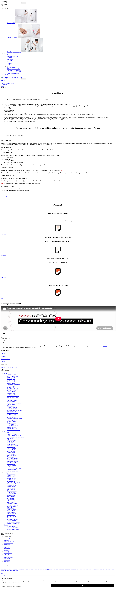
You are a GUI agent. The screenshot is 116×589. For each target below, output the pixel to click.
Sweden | (11, 516)
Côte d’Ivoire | (12, 376)
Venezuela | (12, 428)
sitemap (6, 575)
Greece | (11, 492)
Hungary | (11, 493)
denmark (7, 562)
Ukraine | (11, 520)
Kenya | (11, 381)
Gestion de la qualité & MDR (14, 71)
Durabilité (9, 60)
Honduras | (12, 415)
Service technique (11, 67)
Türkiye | (11, 466)
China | (14, 435)
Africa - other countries (12, 397)
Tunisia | (11, 393)
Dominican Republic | (14, 410)
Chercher (23, 2)
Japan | (11, 442)
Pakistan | (11, 454)
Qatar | (10, 457)
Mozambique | (13, 384)
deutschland (8, 538)
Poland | (10, 508)
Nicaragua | (12, 420)
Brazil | (14, 403)
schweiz (7, 544)
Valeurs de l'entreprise (12, 56)
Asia (5, 431)
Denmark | (11, 483)
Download (3, 234)
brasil (6, 554)
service (105, 346)
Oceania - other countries (13, 529)
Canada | (11, 404)
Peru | (10, 424)
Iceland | (11, 495)
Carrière (3, 353)
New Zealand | (12, 527)
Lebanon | (11, 448)
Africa (5, 373)
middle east (8, 553)
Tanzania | (11, 391)
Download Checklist (6, 196)
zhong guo (8, 545)
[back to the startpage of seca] (11, 77)
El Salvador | (12, 413)
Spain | (11, 515)
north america (8, 543)
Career (8, 61)
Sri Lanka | (11, 462)
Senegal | (11, 387)
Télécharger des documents (14, 70)
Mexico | (11, 417)
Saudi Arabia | (12, 458)
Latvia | (11, 499)
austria (6, 550)
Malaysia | (11, 449)
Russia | (11, 512)
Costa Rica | (12, 408)
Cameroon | (11, 374)
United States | (12, 425)
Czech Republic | (13, 482)
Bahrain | (11, 432)
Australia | (11, 526)
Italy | (10, 498)
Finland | (11, 488)
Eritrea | (11, 379)
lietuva (7, 561)
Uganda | (11, 394)
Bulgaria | (11, 478)
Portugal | (12, 509)
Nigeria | (11, 386)
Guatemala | (12, 414)
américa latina (8, 557)
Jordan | (11, 444)
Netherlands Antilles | (14, 418)
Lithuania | (11, 500)
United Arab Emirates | (14, 468)
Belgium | (11, 475)
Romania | (11, 510)
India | (10, 438)
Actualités (9, 63)
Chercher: (3, 2)
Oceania (6, 525)
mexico (7, 548)
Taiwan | (11, 464)
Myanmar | (11, 451)
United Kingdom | (13, 522)
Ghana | (11, 380)
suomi (90, 569)
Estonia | (11, 486)
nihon (6, 547)
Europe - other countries (13, 523)
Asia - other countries (12, 471)
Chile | (10, 406)
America (6, 398)
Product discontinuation (13, 73)
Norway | (11, 506)
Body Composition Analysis (14, 52)
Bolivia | (11, 401)
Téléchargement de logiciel (13, 69)
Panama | (11, 421)
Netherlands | (12, 503)
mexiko (59, 569)
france (6, 540)
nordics (7, 555)
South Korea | (12, 461)
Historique (9, 57)
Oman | (11, 452)
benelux (7, 560)
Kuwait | (11, 447)
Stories (8, 64)
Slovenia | (11, 513)
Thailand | (11, 465)
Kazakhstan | (12, 445)
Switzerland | (12, 517)
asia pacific (8, 558)
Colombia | (12, 407)
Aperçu (9, 54)
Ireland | (11, 496)
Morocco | (11, 383)
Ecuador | (11, 411)
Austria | (11, 474)
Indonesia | (11, 440)
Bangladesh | (12, 434)
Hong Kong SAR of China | (16, 437)
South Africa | (12, 389)
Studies (3, 361)
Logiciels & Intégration (12, 37)
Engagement (10, 59)
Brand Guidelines (5, 359)
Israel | (10, 441)
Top (2, 573)
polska (6, 551)
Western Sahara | (13, 396)
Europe (5, 472)
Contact (6, 74)
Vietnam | (11, 469)
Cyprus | (11, 481)
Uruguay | (11, 427)
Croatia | (11, 479)
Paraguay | (11, 423)
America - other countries (13, 430)
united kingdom (9, 541)
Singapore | (12, 459)
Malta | (10, 502)
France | (11, 489)
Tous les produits (11, 23)
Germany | (11, 491)
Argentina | (12, 400)
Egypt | (11, 377)
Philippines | (12, 455)
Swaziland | (12, 390)
